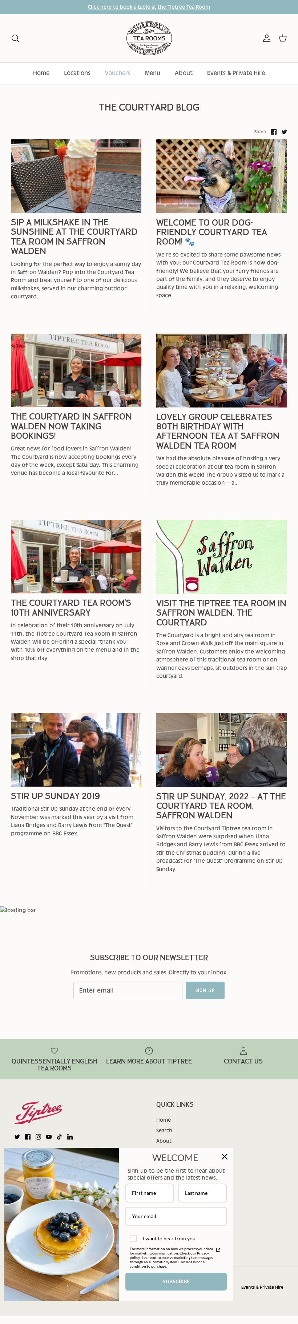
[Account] (265, 38)
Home (41, 72)
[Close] (224, 1156)
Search (164, 1130)
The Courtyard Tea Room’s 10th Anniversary (71, 607)
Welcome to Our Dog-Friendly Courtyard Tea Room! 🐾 (211, 232)
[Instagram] (38, 1137)
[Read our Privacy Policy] (218, 1249)
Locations (77, 72)
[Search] (15, 38)
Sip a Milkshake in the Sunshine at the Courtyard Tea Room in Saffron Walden (74, 237)
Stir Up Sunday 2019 (55, 796)
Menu (152, 72)
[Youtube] (49, 1137)
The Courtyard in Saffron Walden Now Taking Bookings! (71, 426)
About (184, 72)
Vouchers (117, 72)
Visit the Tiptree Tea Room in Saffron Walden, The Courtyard (221, 613)
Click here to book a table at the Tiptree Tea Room (149, 7)
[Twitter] (17, 1137)
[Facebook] (28, 1137)
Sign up (205, 990)
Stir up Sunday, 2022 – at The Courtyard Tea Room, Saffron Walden (221, 806)
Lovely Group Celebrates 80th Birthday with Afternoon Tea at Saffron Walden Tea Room (217, 431)
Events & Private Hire (236, 72)
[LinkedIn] (70, 1137)
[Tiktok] (59, 1137)
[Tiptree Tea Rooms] (149, 38)
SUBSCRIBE (176, 1281)
